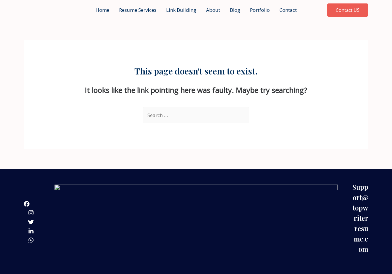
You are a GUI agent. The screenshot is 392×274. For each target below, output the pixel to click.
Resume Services (137, 10)
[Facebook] (27, 204)
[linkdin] (31, 231)
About (213, 10)
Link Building (181, 10)
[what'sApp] (31, 240)
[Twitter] (31, 222)
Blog (235, 10)
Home (102, 10)
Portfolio (260, 10)
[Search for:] (196, 115)
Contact (288, 10)
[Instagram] (31, 213)
